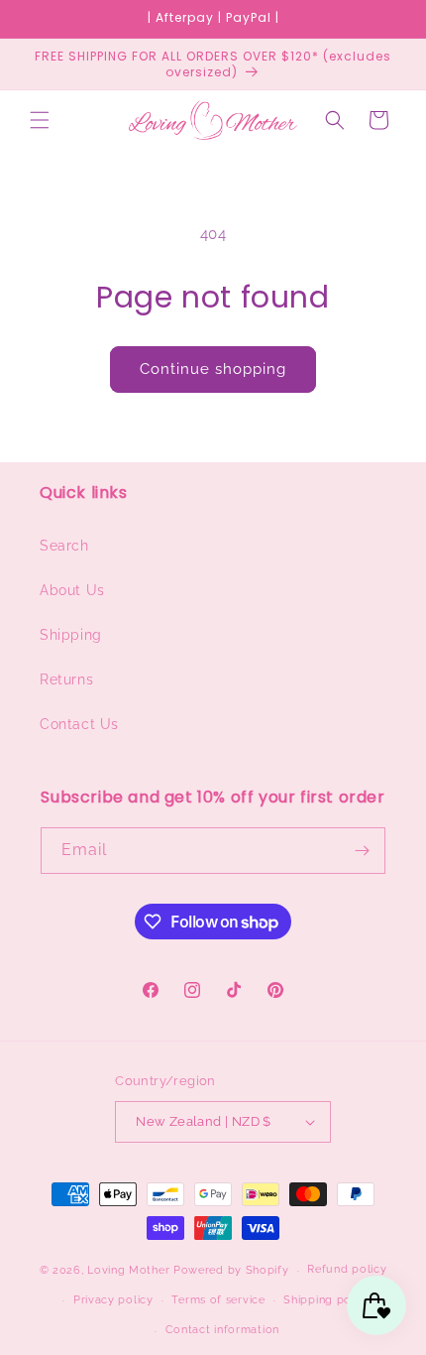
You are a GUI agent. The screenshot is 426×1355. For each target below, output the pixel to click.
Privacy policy (113, 1299)
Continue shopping (213, 369)
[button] (39, 120)
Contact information (222, 1329)
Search (64, 546)
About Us (72, 590)
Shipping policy (327, 1299)
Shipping (71, 635)
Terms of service (218, 1299)
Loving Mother (128, 1270)
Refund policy (346, 1269)
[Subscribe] (362, 850)
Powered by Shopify (231, 1270)
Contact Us (79, 724)
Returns (66, 679)
